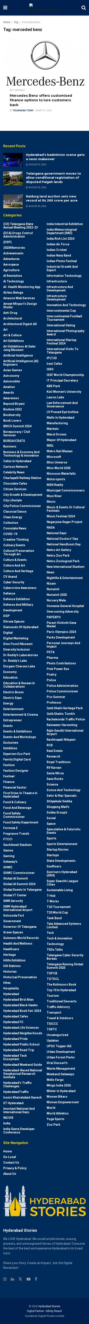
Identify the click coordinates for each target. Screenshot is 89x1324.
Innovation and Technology (66, 305)
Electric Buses (13, 692)
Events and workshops (19, 737)
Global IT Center (15, 895)
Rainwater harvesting (62, 725)
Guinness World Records (21, 938)
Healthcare (11, 949)
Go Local (9, 1157)
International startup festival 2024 (61, 341)
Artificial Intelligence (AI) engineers (20, 362)
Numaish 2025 (57, 594)
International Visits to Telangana (62, 350)
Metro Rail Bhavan (60, 451)
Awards (8, 392)
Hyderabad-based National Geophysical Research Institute (22, 1074)
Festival (8, 776)
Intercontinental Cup (61, 310)
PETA (50, 652)
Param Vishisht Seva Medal (61, 624)
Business (9, 446)
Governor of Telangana (20, 926)
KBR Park (53, 386)
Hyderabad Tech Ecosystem (15, 1057)
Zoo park (53, 1124)
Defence (9, 593)
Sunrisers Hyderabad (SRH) (62, 873)
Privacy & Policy (15, 1168)
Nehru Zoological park (63, 561)
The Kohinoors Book (61, 984)
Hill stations (12, 966)
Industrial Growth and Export (62, 268)
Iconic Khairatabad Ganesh (22, 1097)
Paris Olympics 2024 (61, 632)
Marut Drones (57, 434)
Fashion (9, 765)
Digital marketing (15, 638)
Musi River (54, 496)
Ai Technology (13, 281)
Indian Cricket (57, 250)
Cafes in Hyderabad (17, 461)
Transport (54, 1012)
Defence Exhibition (16, 599)
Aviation (9, 387)
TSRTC (52, 1029)
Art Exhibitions (13, 341)
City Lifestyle (12, 500)
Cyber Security (13, 582)
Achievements (13, 253)
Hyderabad (11, 994)
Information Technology (64, 275)
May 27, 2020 (45, 110)
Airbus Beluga (13, 292)
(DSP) (7, 242)
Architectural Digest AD (20, 324)
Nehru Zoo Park (58, 555)
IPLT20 (52, 358)
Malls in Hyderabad (60, 417)
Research (53, 756)
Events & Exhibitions (17, 731)
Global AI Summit (15, 878)
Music (51, 501)
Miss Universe (57, 462)
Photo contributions (61, 663)
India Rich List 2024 (60, 238)
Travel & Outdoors (60, 1018)
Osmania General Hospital (65, 606)
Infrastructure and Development (60, 288)
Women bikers (57, 1096)
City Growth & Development (22, 494)
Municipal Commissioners (66, 490)
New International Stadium (65, 566)
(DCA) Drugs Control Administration (18, 234)
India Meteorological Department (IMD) (62, 231)
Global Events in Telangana (22, 889)
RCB (50, 745)
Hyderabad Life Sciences (21, 1027)
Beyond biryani (14, 403)
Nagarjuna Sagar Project (64, 522)
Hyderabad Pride (15, 1039)
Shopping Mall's (58, 807)
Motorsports (56, 479)
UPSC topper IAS (59, 1046)
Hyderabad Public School (21, 1044)
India (6, 1123)
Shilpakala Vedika (59, 801)
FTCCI (7, 839)
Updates (53, 1040)
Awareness (11, 398)
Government (12, 921)
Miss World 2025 (59, 468)
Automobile (17, 90)
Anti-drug (10, 313)
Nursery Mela (56, 600)
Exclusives (10, 742)
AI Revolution (12, 275)
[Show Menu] (5, 8)
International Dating (61, 325)
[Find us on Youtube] (28, 1279)
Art (5, 329)
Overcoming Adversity (63, 611)
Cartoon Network (15, 466)
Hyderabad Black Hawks (20, 1005)
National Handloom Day (64, 544)
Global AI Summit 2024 (19, 884)
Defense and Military (18, 604)
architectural (12, 318)
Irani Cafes (54, 363)
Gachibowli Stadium (17, 845)
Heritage (9, 954)
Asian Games (12, 370)
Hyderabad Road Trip (18, 1050)
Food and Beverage (17, 807)
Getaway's (10, 861)
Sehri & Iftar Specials (62, 795)
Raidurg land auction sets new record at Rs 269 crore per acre (52, 198)
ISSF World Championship (65, 375)
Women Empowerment (63, 1102)
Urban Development (61, 1051)
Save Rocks (55, 779)
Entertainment (13, 709)
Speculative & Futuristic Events (64, 831)
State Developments (61, 860)
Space (51, 823)
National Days (57, 533)
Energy (8, 703)
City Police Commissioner (22, 506)
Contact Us (11, 1162)
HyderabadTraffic (16, 1092)
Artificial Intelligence (18, 355)
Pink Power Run (58, 669)
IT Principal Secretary (62, 380)
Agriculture (11, 270)
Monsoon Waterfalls (61, 473)
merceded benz (31, 22)
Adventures (11, 259)
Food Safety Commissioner (14, 815)
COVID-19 (10, 534)
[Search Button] (83, 8)
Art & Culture (12, 335)
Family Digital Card (17, 759)
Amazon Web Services (19, 298)
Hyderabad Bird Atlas (18, 999)
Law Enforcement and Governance (62, 404)
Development (12, 610)
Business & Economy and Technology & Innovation (21, 453)
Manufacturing (57, 423)
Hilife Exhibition (14, 960)
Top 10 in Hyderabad (61, 990)
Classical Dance (14, 511)
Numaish (53, 589)
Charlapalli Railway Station (22, 478)
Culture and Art (14, 565)
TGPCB (52, 973)
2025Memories (14, 247)
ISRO (50, 369)
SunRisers (54, 866)
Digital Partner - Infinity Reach (44, 1311)
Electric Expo (12, 698)
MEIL (50, 445)
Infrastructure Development (57, 297)
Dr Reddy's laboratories (20, 655)
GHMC (8, 867)
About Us (9, 1173)
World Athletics (58, 1113)
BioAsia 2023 (12, 409)
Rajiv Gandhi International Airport (65, 732)
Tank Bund (54, 918)
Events (8, 726)
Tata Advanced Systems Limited (64, 925)
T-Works (53, 901)
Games (8, 850)
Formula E (10, 828)
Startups (53, 855)
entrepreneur (12, 720)
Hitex (7, 982)
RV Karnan (54, 767)
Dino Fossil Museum (18, 644)
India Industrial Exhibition (65, 224)
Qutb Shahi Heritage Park (65, 708)
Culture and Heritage (18, 571)
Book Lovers (12, 420)
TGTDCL (53, 979)
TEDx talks (55, 949)
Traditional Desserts (62, 1001)
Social (51, 818)
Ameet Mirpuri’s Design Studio (20, 305)
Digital (8, 632)
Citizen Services (15, 489)
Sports (51, 838)
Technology (55, 944)
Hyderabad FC (13, 1022)
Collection (10, 522)
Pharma (52, 657)
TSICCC (52, 1023)
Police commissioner (62, 691)
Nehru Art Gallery (59, 550)
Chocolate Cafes (15, 483)
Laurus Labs (55, 397)
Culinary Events (14, 545)
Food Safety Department (20, 822)
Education (10, 677)
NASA (51, 527)
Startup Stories (57, 849)
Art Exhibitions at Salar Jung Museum (19, 348)
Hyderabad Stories (49, 1306)
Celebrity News (14, 472)
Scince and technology (63, 790)
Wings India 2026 (59, 1085)
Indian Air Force (58, 244)
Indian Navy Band (59, 255)
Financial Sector (15, 787)
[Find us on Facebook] (36, 1279)
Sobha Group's (57, 812)
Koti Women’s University (64, 391)
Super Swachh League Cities (62, 882)
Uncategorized (57, 1035)
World (51, 1108)
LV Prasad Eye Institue (62, 412)
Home (6, 22)
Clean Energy (12, 517)
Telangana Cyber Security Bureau (65, 956)
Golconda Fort (13, 915)
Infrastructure (57, 281)
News (50, 572)
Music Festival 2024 (61, 516)
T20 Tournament (59, 907)
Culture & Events (15, 560)
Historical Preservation (20, 977)
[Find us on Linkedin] (12, 1279)
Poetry (51, 674)
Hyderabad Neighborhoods (22, 1033)
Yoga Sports (55, 1119)
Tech (50, 932)
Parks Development (61, 637)
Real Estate (55, 751)
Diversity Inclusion (16, 649)
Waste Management (61, 1068)
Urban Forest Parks (61, 1057)
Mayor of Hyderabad (61, 440)
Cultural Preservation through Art (18, 552)
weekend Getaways (60, 1074)
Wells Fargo (55, 1079)
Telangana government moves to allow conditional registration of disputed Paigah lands (53, 178)
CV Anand (10, 576)
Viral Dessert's (57, 1063)
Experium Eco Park (16, 754)
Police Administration (62, 685)
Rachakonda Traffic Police (66, 719)
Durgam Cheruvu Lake (19, 666)
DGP (6, 616)
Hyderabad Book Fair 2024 (22, 1011)
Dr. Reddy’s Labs (15, 660)
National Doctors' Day (62, 538)
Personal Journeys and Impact (63, 644)
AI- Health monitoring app (21, 287)
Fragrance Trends (16, 833)
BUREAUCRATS (14, 441)
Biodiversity (12, 415)
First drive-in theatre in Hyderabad (20, 794)
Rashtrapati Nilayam (61, 739)
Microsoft (54, 457)
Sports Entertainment (62, 844)
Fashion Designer (16, 770)
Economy (10, 672)
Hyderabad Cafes (15, 1016)
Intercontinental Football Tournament (64, 318)
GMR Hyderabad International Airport (17, 908)
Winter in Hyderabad (61, 1091)
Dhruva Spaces (14, 621)
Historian (10, 971)
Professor (54, 702)
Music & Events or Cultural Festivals (66, 508)
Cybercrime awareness (20, 588)
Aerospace (11, 264)
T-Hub (51, 895)
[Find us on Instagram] (4, 1279)
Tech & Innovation (59, 938)
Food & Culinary (14, 802)
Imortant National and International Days (19, 1110)
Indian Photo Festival (62, 261)
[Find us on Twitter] (20, 1279)
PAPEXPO (54, 617)
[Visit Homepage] (44, 7)
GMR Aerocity (13, 901)
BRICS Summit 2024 (17, 426)
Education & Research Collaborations (19, 684)
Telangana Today (23, 110)
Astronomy (11, 375)
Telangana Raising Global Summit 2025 (65, 965)
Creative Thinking (16, 539)
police (51, 680)
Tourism (53, 995)
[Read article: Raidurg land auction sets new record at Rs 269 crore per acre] (13, 201)
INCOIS (8, 1117)
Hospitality (11, 988)
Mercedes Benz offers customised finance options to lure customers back (41, 100)
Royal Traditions (59, 762)
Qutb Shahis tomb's (61, 713)
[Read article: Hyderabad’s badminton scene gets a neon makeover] (13, 160)
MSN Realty (55, 485)
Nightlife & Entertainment (65, 578)
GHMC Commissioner (19, 873)
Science (52, 784)
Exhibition (10, 748)
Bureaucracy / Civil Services (16, 433)
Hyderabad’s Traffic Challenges (17, 1084)
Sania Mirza (55, 773)
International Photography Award (65, 332)
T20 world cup (57, 912)
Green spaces (13, 932)
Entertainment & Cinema (20, 714)
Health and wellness (17, 943)
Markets (53, 428)
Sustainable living (60, 890)
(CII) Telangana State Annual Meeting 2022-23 (20, 225)
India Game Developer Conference (19, 1130)
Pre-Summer (56, 697)
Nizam (51, 583)
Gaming (8, 856)
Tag (16, 22)
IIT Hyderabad (13, 1103)
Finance (8, 782)
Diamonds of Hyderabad (20, 627)
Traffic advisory (58, 1007)
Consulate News (14, 528)
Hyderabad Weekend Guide (22, 1064)
